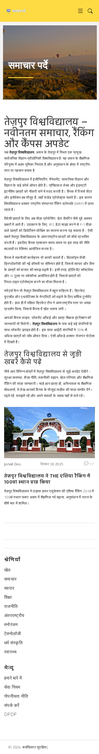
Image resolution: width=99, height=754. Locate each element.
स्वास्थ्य (10, 652)
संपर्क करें (12, 705)
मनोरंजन (11, 624)
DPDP (10, 714)
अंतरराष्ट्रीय (14, 615)
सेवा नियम (12, 687)
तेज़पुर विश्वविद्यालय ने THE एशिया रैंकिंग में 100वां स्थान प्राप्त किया (47, 479)
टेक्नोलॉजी (12, 633)
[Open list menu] (80, 10)
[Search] (90, 10)
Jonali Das (12, 463)
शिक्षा (8, 597)
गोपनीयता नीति (16, 696)
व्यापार (9, 588)
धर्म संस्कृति (13, 643)
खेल (7, 570)
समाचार (10, 579)
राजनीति (11, 606)
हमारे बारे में (13, 678)
